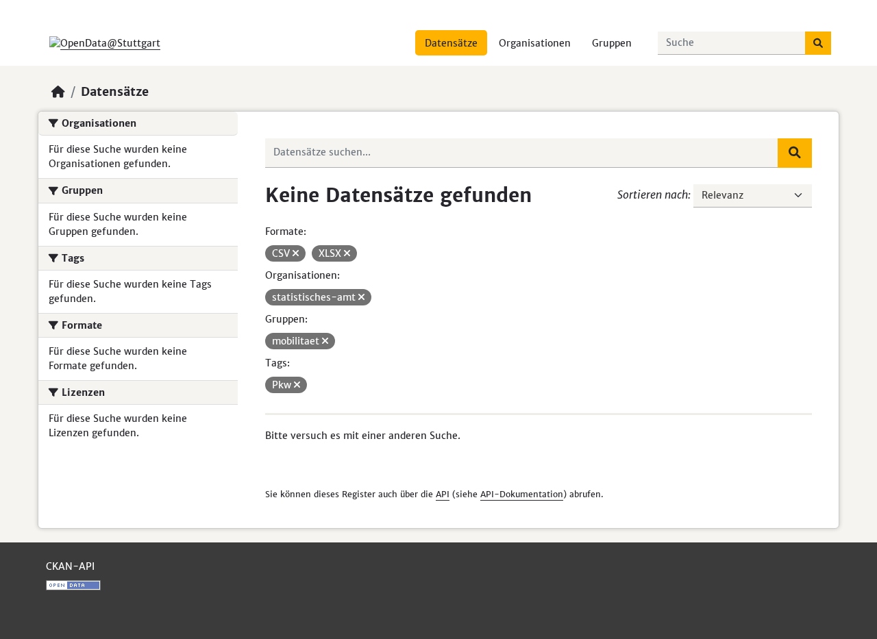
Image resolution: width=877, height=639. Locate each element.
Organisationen (535, 43)
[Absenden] (818, 43)
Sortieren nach (652, 194)
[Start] (58, 91)
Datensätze (451, 43)
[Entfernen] (296, 253)
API (442, 494)
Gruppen (612, 43)
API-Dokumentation (521, 494)
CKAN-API (70, 566)
